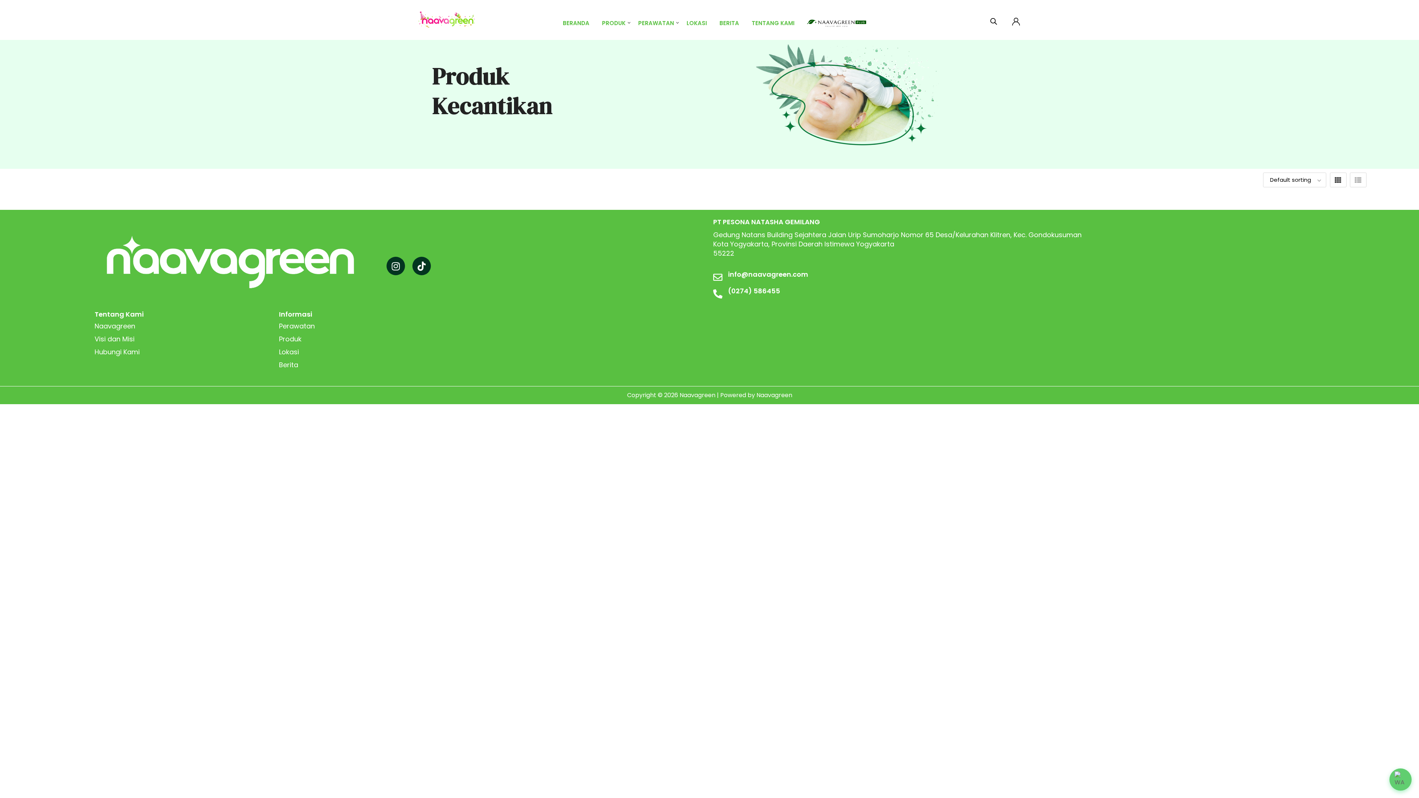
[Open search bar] (993, 20)
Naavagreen (115, 326)
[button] (1400, 779)
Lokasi (697, 23)
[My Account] (1016, 20)
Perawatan (656, 23)
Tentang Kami (773, 23)
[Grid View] (1338, 180)
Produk (614, 23)
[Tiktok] (421, 266)
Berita (729, 23)
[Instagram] (396, 266)
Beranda (576, 23)
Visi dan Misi (115, 339)
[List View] (1358, 180)
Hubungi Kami (117, 352)
